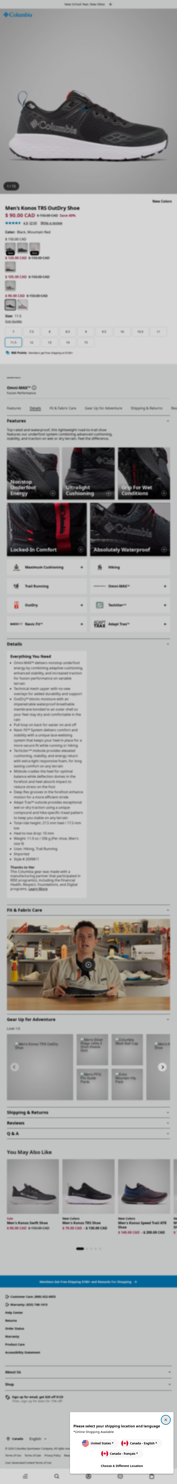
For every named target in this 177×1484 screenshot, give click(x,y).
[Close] (165, 1420)
